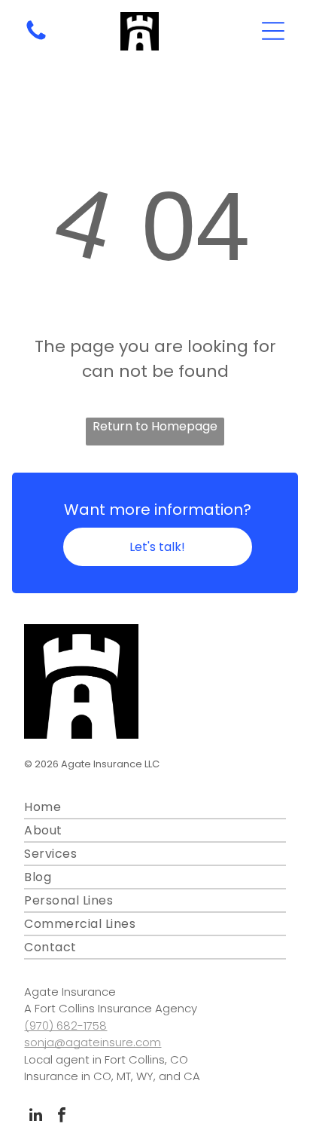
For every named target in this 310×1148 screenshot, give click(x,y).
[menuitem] (154, 807)
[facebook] (61, 1117)
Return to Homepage (155, 426)
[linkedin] (35, 1117)
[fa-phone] (36, 39)
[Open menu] (273, 31)
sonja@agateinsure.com (92, 1042)
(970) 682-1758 (65, 1025)
